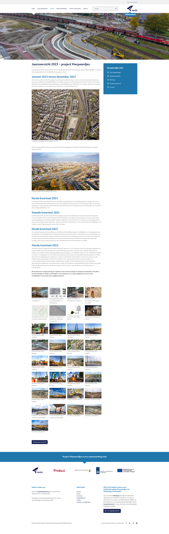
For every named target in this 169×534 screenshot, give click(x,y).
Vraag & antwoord (75, 8)
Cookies (79, 500)
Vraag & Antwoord (108, 504)
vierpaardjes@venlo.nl (43, 491)
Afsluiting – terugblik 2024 (83, 502)
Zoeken (46, 2)
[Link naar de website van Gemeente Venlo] (37, 470)
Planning (112, 80)
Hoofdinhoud (35, 2)
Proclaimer (79, 496)
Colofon (79, 491)
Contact (85, 8)
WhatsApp (116, 495)
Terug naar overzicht (39, 442)
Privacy (78, 493)
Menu (41, 2)
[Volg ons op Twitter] (129, 523)
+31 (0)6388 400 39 (113, 511)
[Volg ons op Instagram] (133, 523)
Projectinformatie (61, 8)
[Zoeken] (116, 9)
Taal (50, 2)
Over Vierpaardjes (42, 8)
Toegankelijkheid (81, 498)
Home (33, 8)
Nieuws (52, 8)
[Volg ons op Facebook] (126, 523)
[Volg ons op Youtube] (136, 523)
